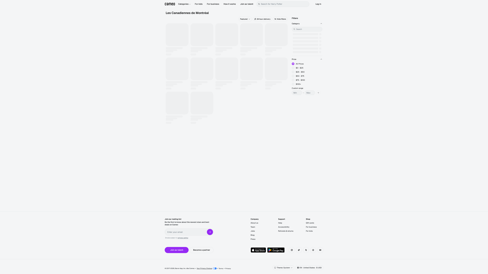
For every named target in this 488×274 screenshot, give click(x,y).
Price (294, 59)
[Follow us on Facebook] (313, 250)
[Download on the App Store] (258, 250)
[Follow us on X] (306, 250)
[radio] (293, 64)
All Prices (300, 64)
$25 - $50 (300, 72)
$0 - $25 (299, 68)
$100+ (298, 84)
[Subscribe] (210, 232)
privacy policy (183, 238)
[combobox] (284, 4)
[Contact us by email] (320, 250)
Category (296, 23)
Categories (183, 4)
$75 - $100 (300, 80)
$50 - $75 (300, 76)
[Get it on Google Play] (276, 250)
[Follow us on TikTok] (299, 250)
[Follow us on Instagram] (292, 250)
